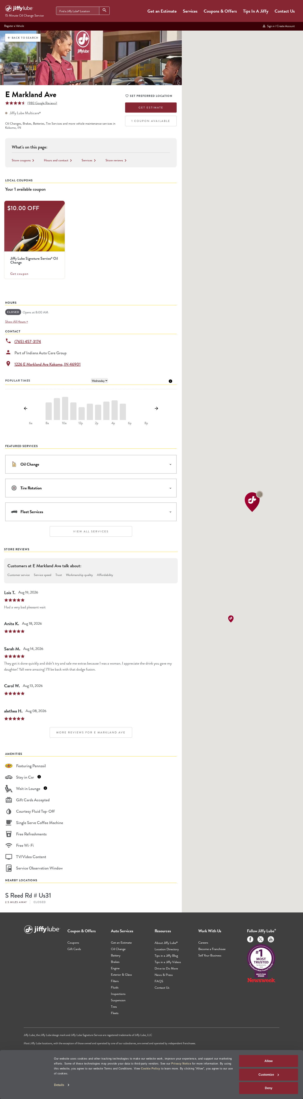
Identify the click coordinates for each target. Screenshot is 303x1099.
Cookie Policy (150, 1068)
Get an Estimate (162, 11)
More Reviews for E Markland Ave (91, 732)
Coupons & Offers (220, 11)
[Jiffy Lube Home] (19, 9)
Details (59, 1085)
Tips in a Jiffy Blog (166, 955)
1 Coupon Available (151, 121)
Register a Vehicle (14, 26)
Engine (115, 968)
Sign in (280, 26)
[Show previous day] (25, 409)
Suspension (118, 1000)
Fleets (115, 1013)
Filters (115, 981)
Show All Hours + (16, 321)
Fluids (115, 987)
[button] (254, 501)
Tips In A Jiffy (255, 11)
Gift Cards (74, 949)
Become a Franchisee (211, 949)
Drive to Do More (166, 968)
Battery (115, 955)
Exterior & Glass (121, 974)
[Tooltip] (170, 381)
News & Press (164, 974)
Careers (203, 942)
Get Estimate (151, 107)
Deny (268, 1088)
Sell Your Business (209, 955)
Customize (266, 1074)
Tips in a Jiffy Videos (168, 962)
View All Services (91, 531)
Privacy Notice (181, 1063)
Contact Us (285, 11)
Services (190, 11)
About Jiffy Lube (166, 942)
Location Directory (167, 949)
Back (23, 38)
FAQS (159, 981)
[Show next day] (156, 409)
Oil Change (118, 949)
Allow (268, 1061)
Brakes (115, 961)
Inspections (118, 993)
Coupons (73, 942)
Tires (114, 1006)
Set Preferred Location (151, 96)
